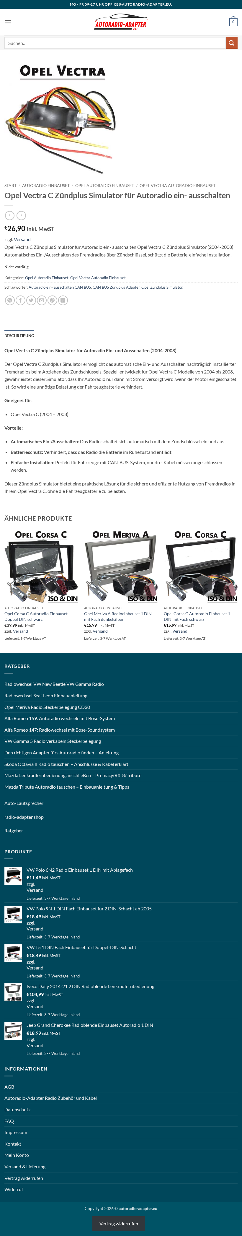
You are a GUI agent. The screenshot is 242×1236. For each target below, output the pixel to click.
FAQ (9, 1121)
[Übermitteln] (232, 42)
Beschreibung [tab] (19, 335)
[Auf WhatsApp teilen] (10, 300)
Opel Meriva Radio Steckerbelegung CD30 (47, 707)
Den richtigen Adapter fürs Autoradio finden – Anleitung (61, 752)
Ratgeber (13, 830)
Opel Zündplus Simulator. (162, 287)
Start (10, 185)
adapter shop (30, 817)
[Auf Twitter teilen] (31, 300)
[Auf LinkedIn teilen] (63, 300)
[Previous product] (21, 215)
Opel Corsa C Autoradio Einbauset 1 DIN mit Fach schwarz (197, 616)
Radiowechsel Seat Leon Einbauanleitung (45, 695)
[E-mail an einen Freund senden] (42, 300)
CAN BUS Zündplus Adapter (116, 287)
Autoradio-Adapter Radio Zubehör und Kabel (50, 1098)
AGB (9, 1086)
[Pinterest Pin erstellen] (52, 300)
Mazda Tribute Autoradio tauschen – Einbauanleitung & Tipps (66, 787)
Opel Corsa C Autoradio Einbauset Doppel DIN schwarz (36, 616)
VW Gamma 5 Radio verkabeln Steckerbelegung (52, 741)
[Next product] (9, 215)
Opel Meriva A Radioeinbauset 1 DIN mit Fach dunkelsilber (118, 616)
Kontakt (12, 1143)
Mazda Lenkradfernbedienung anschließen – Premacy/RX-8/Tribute (72, 775)
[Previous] (4, 590)
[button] (8, 22)
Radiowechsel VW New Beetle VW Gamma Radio (54, 684)
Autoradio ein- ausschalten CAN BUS (60, 287)
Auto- (10, 803)
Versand (22, 239)
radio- (10, 817)
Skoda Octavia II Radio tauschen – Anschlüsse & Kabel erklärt (66, 764)
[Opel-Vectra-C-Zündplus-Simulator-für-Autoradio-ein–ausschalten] (63, 120)
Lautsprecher (30, 803)
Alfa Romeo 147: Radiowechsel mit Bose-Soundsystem (59, 729)
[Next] (237, 590)
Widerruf (13, 1189)
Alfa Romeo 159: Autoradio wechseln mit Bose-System (59, 718)
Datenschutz (17, 1109)
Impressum (15, 1132)
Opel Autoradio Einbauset (104, 185)
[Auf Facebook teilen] (20, 300)
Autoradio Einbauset (46, 185)
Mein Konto (16, 1155)
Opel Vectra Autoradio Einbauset (177, 185)
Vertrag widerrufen (23, 1178)
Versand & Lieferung (24, 1166)
